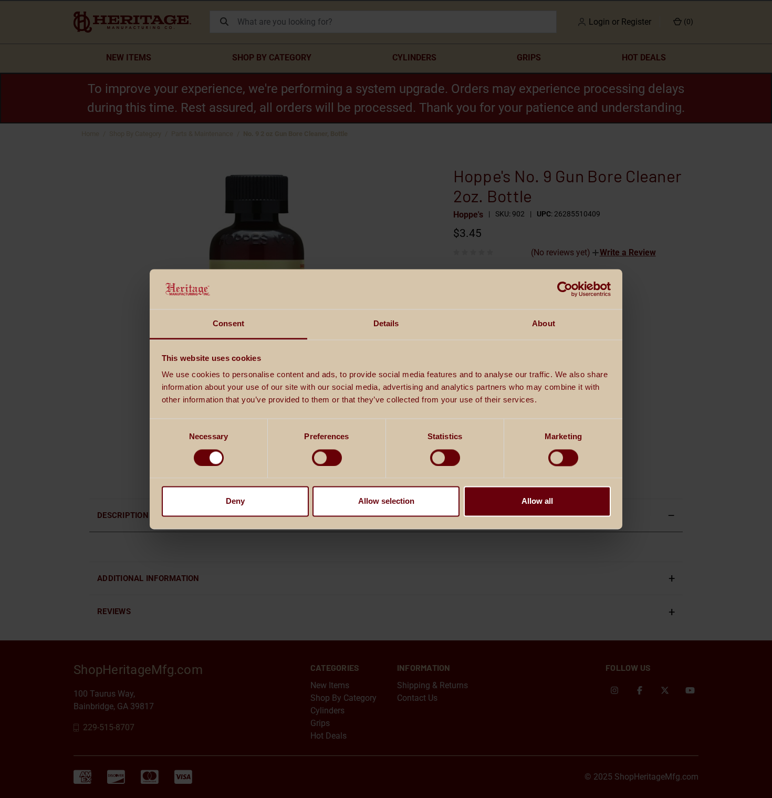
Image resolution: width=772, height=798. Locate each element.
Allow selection (386, 501)
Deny (235, 501)
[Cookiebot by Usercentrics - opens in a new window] (565, 289)
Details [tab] (386, 323)
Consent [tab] (228, 323)
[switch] (327, 457)
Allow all (537, 501)
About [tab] (543, 323)
